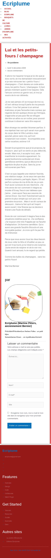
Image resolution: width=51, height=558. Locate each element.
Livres (7, 26)
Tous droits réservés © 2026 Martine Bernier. (25, 550)
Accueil (7, 9)
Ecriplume (16, 3)
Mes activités (6, 36)
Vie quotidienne (12, 63)
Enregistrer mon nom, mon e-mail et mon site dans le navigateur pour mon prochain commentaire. (25, 415)
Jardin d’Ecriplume (8, 30)
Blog (6, 12)
